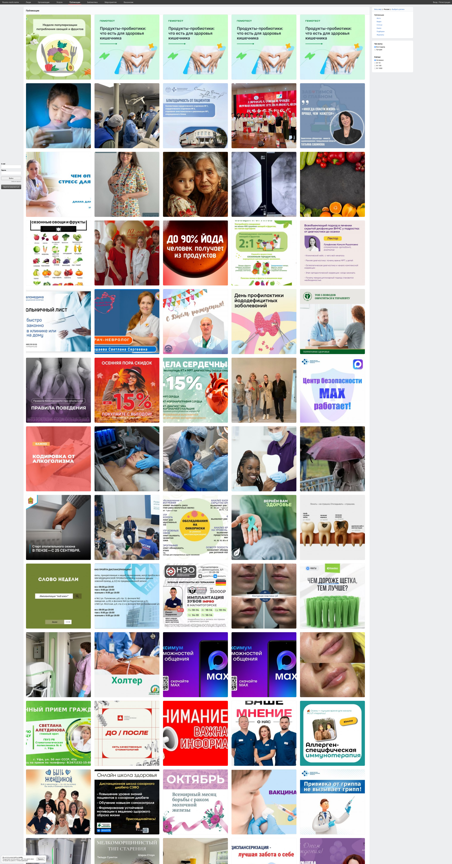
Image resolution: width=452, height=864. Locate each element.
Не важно (380, 60)
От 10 (378, 63)
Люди (28, 2)
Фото (379, 18)
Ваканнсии (128, 2)
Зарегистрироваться (11, 187)
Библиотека (92, 2)
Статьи (379, 25)
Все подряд (380, 47)
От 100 (378, 65)
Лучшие (379, 50)
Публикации (74, 2)
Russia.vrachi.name (10, 2)
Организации (43, 2)
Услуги (59, 2)
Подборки (380, 31)
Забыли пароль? (16, 181)
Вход (435, 2)
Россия (386, 9)
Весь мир (377, 9)
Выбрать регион (398, 9)
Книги (379, 28)
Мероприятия (111, 2)
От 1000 (379, 68)
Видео (379, 22)
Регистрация (444, 2)
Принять (41, 859)
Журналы (380, 35)
